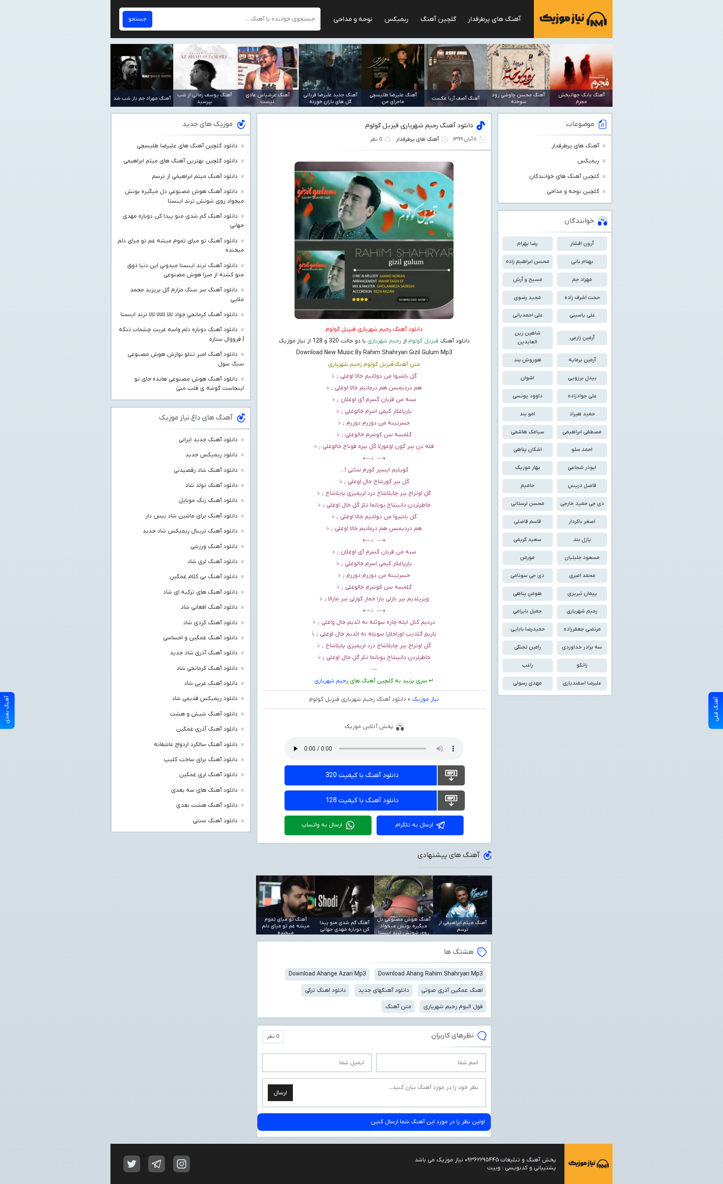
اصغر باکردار (582, 521)
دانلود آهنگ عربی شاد (211, 683)
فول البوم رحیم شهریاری (453, 1007)
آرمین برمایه (582, 359)
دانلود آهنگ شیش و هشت (204, 714)
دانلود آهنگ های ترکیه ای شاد (200, 592)
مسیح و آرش (527, 279)
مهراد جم (582, 279)
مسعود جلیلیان (582, 557)
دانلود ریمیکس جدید (211, 455)
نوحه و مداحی (352, 19)
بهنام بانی (582, 261)
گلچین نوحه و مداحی (573, 192)
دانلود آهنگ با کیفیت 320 (362, 775)
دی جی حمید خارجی (582, 503)
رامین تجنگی (527, 647)
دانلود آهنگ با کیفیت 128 (362, 800)
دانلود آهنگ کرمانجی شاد (207, 668)
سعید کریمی (527, 539)
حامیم (527, 485)
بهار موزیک (527, 467)
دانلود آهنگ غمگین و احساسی (200, 638)
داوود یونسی (528, 395)
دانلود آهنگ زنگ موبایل (208, 500)
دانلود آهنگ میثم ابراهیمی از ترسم (195, 176)
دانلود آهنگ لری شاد (212, 562)
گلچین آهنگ (438, 19)
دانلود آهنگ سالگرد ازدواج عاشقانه (196, 745)
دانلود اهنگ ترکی (325, 990)
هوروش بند (527, 359)
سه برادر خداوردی (582, 647)
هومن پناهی (527, 593)
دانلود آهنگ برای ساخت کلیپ (201, 760)
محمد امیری (582, 575)
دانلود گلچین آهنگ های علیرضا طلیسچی (187, 146)
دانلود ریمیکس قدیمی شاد (205, 699)
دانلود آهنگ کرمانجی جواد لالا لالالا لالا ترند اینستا (179, 315)
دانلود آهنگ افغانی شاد (209, 607)
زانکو (582, 665)
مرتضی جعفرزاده (582, 629)
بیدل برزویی (582, 377)
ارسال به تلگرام (414, 825)
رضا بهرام (527, 243)
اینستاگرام (181, 1164)
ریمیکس (396, 19)
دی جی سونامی (527, 575)
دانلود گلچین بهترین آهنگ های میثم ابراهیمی (180, 161)
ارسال (280, 1093)
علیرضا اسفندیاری (582, 683)
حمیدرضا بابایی (527, 629)
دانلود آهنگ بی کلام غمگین (203, 577)
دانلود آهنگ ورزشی (214, 547)
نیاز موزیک (573, 19)
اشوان (527, 377)
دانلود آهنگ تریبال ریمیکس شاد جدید (190, 531)
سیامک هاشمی (527, 431)
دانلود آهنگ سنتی (215, 821)
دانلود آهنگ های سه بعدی (204, 790)
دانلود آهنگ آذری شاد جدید (204, 653)
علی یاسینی (582, 315)
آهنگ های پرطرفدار (494, 19)
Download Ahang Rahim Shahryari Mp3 (430, 974)
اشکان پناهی (527, 449)
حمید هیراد (582, 413)
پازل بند (582, 539)
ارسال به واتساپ (322, 825)
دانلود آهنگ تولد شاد (211, 485)
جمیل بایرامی (527, 611)
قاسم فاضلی (527, 521)
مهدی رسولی (527, 683)
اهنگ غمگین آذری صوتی (452, 990)
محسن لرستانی (527, 503)
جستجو (137, 19)
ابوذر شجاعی (582, 467)
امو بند (527, 413)
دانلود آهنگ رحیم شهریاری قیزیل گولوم (419, 125)
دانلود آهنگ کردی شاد (210, 623)
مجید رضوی (527, 297)
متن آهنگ (398, 1007)
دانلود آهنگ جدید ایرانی (208, 440)
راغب (527, 665)
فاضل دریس (582, 485)
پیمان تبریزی (582, 593)
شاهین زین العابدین (528, 337)
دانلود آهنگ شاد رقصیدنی (206, 470)
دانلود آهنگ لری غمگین (208, 775)
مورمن (527, 557)
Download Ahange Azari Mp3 (327, 974)
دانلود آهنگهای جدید (383, 990)
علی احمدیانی (528, 315)
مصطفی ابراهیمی (582, 431)
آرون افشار (582, 243)
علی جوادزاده (582, 395)
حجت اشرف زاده (582, 297)
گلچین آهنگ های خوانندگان (564, 176)
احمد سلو (582, 449)
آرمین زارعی (582, 337)
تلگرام (156, 1164)
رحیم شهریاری (331, 681)
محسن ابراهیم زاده (527, 261)
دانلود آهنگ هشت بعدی (207, 805)
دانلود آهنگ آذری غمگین (207, 729)
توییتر (131, 1164)
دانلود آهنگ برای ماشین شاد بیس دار (191, 516)
